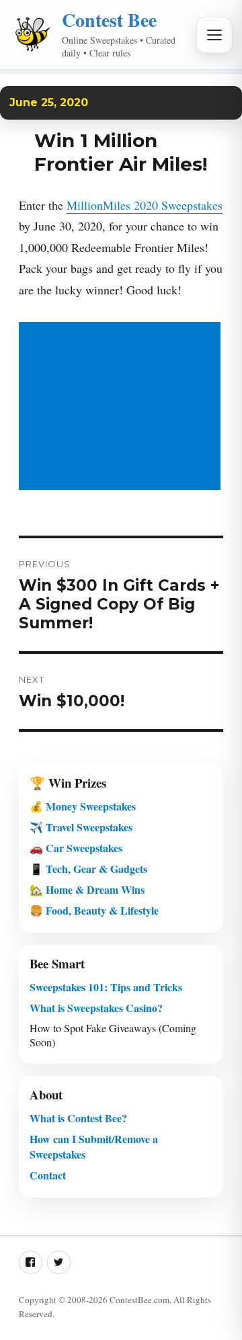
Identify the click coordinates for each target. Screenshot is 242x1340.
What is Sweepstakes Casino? (96, 1007)
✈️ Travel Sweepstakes (81, 827)
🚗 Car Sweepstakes (76, 847)
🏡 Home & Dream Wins (87, 889)
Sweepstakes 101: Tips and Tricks (106, 987)
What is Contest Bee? (78, 1118)
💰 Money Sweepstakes (83, 806)
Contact (48, 1175)
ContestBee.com (139, 1300)
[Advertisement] (122, 407)
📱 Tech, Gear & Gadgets (88, 868)
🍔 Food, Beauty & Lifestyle (94, 910)
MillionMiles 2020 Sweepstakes (145, 205)
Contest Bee (109, 20)
